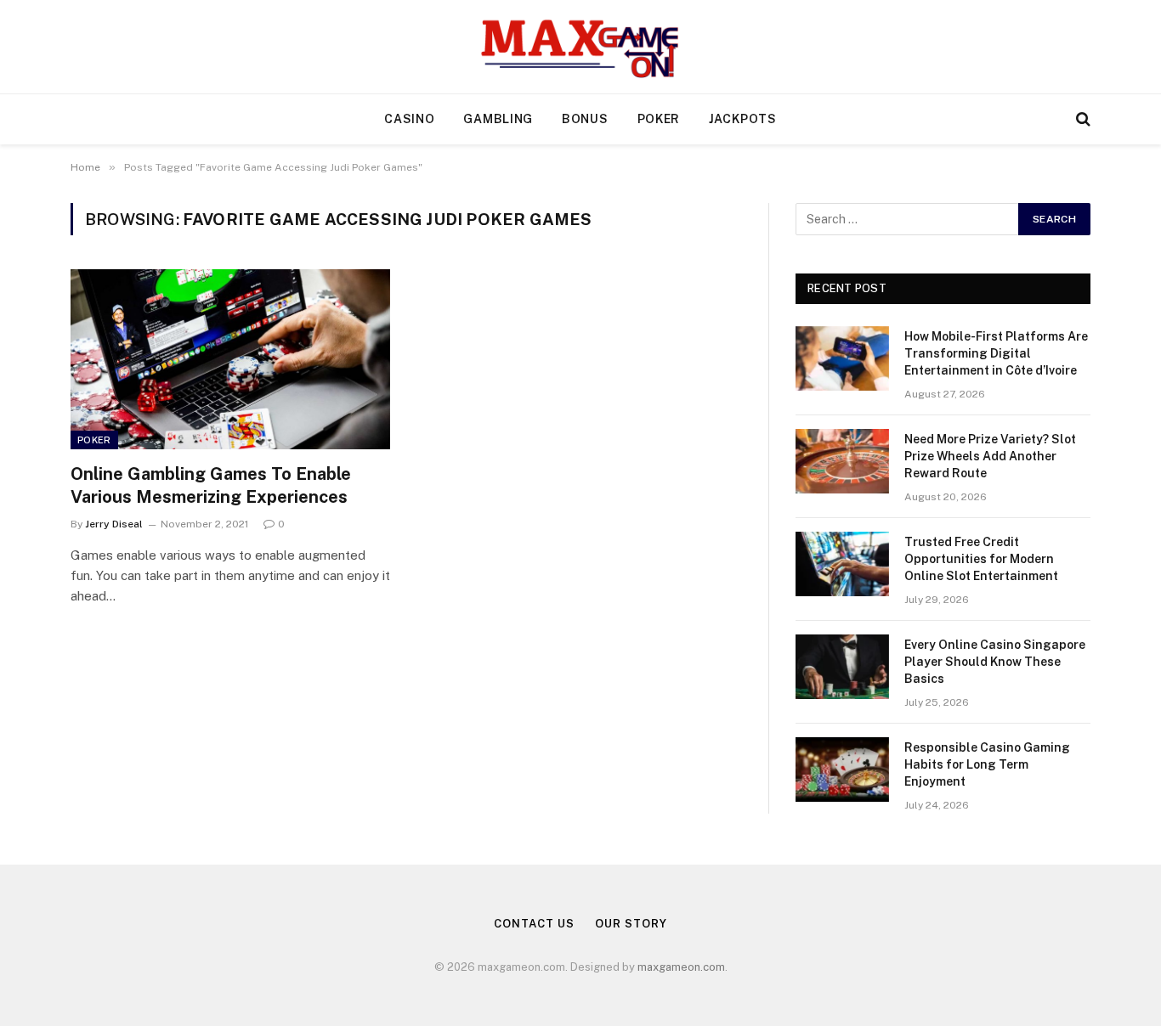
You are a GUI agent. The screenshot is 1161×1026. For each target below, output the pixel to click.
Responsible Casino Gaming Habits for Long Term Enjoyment (987, 764)
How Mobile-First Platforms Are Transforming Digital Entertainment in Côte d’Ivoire (996, 353)
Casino (409, 119)
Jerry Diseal (114, 524)
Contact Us (534, 923)
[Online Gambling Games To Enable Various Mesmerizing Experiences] (230, 359)
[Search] (1081, 119)
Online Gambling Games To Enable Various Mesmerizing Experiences (211, 485)
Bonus (585, 119)
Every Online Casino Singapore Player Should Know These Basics (994, 661)
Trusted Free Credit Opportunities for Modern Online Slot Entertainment (981, 559)
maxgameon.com (681, 967)
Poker (659, 119)
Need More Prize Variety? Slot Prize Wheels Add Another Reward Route (990, 456)
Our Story (630, 923)
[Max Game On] (580, 46)
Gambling (498, 119)
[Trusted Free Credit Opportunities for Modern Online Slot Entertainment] (842, 564)
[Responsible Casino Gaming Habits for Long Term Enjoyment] (842, 769)
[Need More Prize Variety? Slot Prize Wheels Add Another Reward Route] (842, 461)
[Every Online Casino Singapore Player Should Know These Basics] (842, 666)
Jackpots (743, 119)
